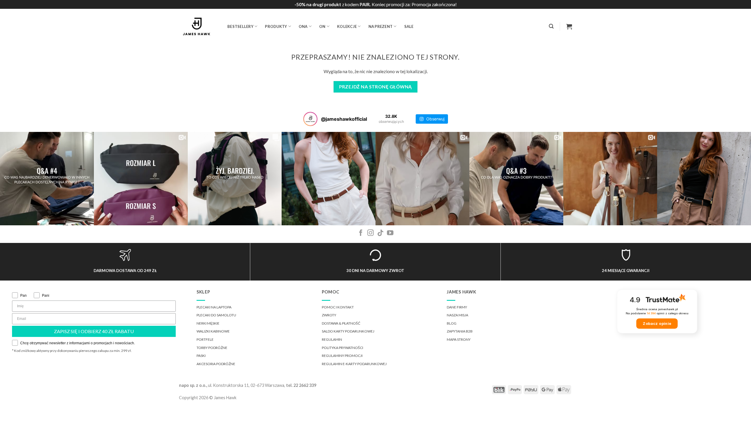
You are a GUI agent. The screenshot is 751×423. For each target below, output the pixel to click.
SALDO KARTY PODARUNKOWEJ (348, 331)
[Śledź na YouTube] (390, 233)
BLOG (451, 323)
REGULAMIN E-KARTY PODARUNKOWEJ (354, 364)
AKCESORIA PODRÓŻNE (216, 364)
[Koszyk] (569, 26)
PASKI (201, 355)
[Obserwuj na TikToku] (380, 233)
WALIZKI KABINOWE (213, 331)
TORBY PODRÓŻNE (212, 347)
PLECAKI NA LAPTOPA (214, 307)
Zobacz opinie (657, 323)
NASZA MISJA (457, 315)
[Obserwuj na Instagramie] (370, 233)
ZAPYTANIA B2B (460, 331)
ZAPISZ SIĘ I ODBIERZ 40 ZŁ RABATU (94, 331)
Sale (409, 26)
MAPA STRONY (459, 339)
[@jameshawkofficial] (310, 119)
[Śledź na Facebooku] (361, 233)
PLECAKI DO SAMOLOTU (216, 315)
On (322, 26)
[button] (551, 26)
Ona (303, 26)
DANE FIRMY (457, 307)
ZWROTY (329, 315)
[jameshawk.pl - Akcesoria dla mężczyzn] (199, 26)
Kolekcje (347, 26)
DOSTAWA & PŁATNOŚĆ (341, 323)
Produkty (276, 26)
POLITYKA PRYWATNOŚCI (342, 347)
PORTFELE (205, 339)
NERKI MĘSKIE (208, 323)
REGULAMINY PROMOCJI (342, 355)
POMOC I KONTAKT (338, 307)
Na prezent (380, 26)
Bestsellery (240, 26)
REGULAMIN (332, 339)
